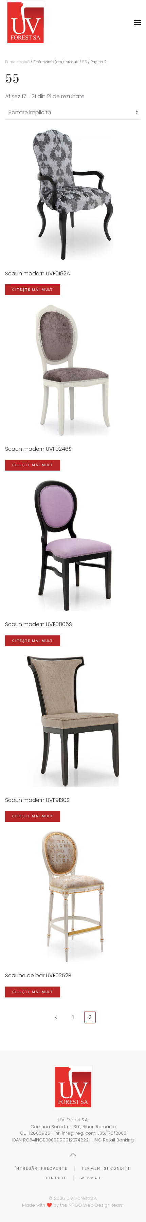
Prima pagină (17, 61)
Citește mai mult (32, 289)
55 (84, 61)
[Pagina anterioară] (56, 1017)
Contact (55, 1178)
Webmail (91, 1178)
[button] (137, 22)
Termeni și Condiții (106, 1168)
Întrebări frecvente (41, 1168)
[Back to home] (25, 22)
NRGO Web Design (89, 1205)
